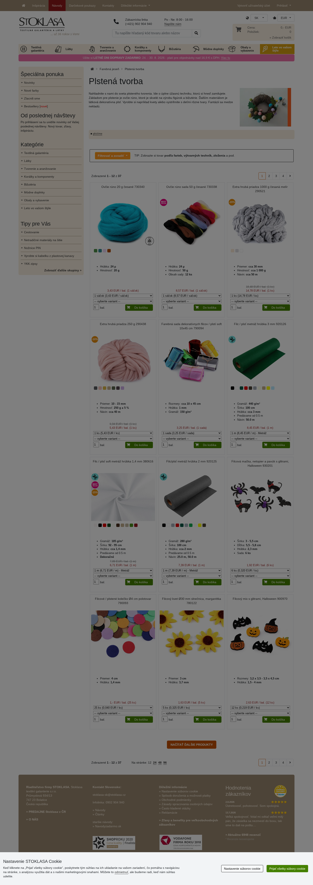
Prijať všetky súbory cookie (287, 868)
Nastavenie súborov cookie (242, 868)
